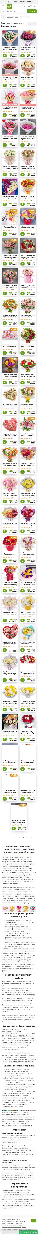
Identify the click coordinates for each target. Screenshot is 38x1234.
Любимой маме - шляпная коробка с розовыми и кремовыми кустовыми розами (10, 108)
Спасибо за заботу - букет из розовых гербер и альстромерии (27, 435)
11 (12, 230)
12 (12, 260)
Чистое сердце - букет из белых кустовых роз (10, 167)
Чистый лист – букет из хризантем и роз (18, 821)
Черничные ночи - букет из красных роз (27, 524)
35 (30, 111)
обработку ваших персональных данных (14, 1227)
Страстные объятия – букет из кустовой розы (27, 732)
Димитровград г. (25, 2)
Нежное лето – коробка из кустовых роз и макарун (10, 346)
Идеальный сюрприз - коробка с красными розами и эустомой (10, 583)
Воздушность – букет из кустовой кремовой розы (27, 78)
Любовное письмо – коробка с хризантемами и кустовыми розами (10, 791)
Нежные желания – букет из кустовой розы (10, 137)
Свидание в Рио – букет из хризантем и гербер (10, 375)
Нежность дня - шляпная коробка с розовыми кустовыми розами (27, 286)
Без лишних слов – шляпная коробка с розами (10, 732)
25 (30, 82)
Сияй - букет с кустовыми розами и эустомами (10, 762)
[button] (28, 1232)
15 (30, 290)
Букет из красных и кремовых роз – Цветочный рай (27, 256)
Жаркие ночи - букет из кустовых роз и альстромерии (10, 464)
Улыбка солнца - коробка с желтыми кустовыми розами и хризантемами (27, 613)
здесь (32, 1230)
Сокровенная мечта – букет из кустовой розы (27, 108)
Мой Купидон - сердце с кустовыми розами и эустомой (27, 583)
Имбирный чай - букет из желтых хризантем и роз (27, 494)
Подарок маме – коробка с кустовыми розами (27, 227)
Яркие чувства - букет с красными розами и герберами (27, 673)
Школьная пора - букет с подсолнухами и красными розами (27, 762)
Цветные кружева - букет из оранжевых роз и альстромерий (10, 316)
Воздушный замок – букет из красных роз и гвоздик (27, 464)
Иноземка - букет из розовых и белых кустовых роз (27, 167)
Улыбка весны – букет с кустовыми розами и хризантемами (27, 554)
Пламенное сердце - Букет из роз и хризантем (27, 346)
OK (33, 1220)
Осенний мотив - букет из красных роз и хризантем (10, 524)
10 (30, 319)
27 (12, 82)
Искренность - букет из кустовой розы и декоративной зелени (10, 256)
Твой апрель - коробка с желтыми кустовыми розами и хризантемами (10, 702)
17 (30, 438)
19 (12, 379)
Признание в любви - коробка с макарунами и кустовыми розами (10, 643)
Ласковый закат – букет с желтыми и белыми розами (27, 643)
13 (30, 171)
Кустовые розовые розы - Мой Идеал (27, 316)
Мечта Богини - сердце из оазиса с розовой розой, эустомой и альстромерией (10, 405)
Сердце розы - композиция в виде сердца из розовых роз (10, 435)
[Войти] (34, 6)
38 (30, 260)
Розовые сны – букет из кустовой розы (10, 78)
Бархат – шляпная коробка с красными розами (10, 554)
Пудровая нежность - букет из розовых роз (10, 494)
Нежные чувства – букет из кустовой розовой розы (27, 138)
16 (30, 706)
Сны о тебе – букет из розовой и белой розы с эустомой (10, 286)
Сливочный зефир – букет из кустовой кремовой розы (10, 48)
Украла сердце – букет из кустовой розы (27, 791)
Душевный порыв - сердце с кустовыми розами (10, 197)
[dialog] (24, 6)
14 (30, 409)
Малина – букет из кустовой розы (27, 48)
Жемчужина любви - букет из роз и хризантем (27, 405)
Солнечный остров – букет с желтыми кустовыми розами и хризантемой (27, 702)
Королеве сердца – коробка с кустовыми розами (10, 227)
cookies (13, 1219)
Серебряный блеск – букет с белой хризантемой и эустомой (10, 673)
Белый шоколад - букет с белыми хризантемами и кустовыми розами (10, 613)
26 (30, 200)
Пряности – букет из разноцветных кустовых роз (27, 197)
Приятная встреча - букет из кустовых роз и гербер (27, 375)
